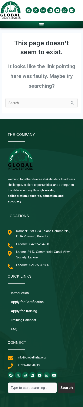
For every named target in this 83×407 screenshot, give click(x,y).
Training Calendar (23, 320)
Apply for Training (24, 311)
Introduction (20, 293)
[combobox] (32, 388)
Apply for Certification (27, 302)
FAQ (14, 329)
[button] (41, 24)
